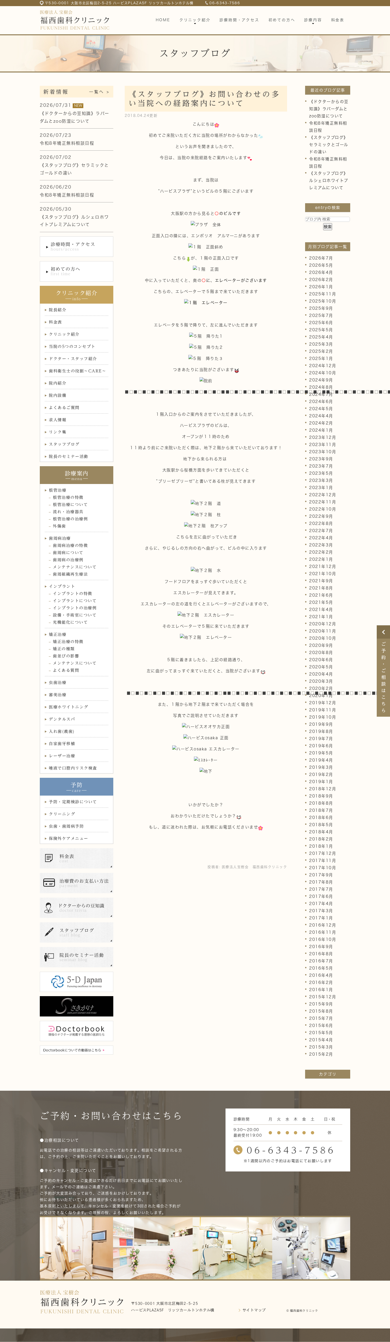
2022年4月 (321, 538)
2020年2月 (321, 688)
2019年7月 (321, 739)
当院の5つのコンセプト (72, 347)
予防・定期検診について (73, 802)
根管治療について (70, 505)
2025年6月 (321, 323)
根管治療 (57, 490)
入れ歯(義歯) (62, 731)
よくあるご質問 (64, 408)
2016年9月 (321, 947)
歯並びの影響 (66, 656)
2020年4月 (321, 674)
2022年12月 (322, 495)
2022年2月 (321, 552)
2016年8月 (321, 954)
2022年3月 (321, 545)
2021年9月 (321, 581)
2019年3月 (321, 767)
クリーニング (62, 814)
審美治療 (57, 695)
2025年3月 (321, 344)
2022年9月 (321, 516)
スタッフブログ (64, 444)
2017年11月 (322, 861)
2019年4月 (321, 760)
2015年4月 (321, 1040)
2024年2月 (321, 423)
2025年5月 (321, 330)
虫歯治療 (57, 683)
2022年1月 (321, 559)
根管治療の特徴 (68, 497)
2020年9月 (321, 645)
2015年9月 (321, 1004)
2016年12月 (322, 925)
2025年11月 (322, 294)
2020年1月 (321, 696)
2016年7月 (321, 961)
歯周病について (68, 553)
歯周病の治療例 (68, 560)
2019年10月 (322, 717)
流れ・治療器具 (68, 512)
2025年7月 (321, 315)
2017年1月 (321, 918)
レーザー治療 (62, 756)
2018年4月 (321, 832)
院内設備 (57, 395)
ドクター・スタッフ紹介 (73, 359)
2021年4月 (321, 609)
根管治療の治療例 (70, 519)
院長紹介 (57, 310)
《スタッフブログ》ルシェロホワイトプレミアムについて (328, 180)
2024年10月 (322, 373)
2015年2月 (321, 1054)
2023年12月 (322, 437)
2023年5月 (321, 473)
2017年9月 (321, 875)
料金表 (55, 322)
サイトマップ (254, 1310)
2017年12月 (322, 853)
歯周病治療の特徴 (70, 545)
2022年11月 (322, 502)
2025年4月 (321, 337)
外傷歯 (59, 526)
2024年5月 (321, 409)
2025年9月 (321, 308)
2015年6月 (321, 1025)
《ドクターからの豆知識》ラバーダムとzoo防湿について (329, 109)
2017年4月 (321, 904)
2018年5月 (321, 825)
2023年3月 (321, 480)
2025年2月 (321, 351)
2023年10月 (322, 452)
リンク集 (57, 432)
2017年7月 (321, 889)
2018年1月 (321, 846)
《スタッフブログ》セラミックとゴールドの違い (328, 144)
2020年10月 (322, 638)
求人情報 (57, 420)
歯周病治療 (60, 538)
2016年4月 (321, 975)
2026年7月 (321, 258)
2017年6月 (321, 896)
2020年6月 (321, 660)
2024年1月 (321, 430)
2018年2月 (321, 839)
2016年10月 (322, 939)
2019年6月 (321, 746)
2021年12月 (322, 566)
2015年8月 (321, 1011)
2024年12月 (322, 366)
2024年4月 (321, 416)
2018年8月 (321, 803)
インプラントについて (75, 601)
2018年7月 (321, 810)
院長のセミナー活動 (68, 456)
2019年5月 (321, 753)
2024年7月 (321, 394)
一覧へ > (99, 92)
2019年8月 (321, 731)
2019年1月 (321, 782)
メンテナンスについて (75, 567)
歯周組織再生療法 (70, 574)
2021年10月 (322, 574)
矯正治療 (57, 634)
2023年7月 (321, 466)
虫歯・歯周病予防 (66, 826)
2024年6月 (321, 402)
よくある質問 (66, 670)
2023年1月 (321, 488)
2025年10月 (322, 301)
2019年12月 (322, 703)
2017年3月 (321, 911)
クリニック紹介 (64, 334)
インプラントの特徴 (72, 594)
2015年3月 (321, 1047)
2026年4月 (321, 272)
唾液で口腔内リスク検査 (73, 768)
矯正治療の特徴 (68, 642)
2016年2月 (321, 982)
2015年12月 (322, 997)
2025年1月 (321, 358)
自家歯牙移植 (62, 744)
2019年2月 (321, 774)
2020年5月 (321, 667)
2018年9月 (321, 796)
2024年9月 (321, 380)
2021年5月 (321, 602)
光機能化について (70, 622)
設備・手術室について (75, 615)
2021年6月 (321, 595)
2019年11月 (322, 710)
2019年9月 (321, 724)
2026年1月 (321, 287)
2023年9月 (321, 459)
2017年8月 (321, 882)
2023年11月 (322, 445)
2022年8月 (321, 523)
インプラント (62, 586)
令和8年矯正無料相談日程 (67, 143)
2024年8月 (321, 387)
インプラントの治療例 (75, 608)
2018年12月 (322, 789)
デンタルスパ (62, 719)
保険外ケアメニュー (68, 838)
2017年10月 (322, 868)
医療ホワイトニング (68, 707)
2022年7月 (321, 531)
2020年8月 (321, 653)
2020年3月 (321, 681)
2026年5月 (321, 265)
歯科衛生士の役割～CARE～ (77, 371)
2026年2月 (321, 280)
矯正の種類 (64, 649)
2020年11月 (322, 631)
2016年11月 (322, 932)
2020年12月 (322, 624)
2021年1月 (321, 617)
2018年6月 (321, 817)
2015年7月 (321, 1018)
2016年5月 (321, 968)
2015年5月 (321, 1033)
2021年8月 (321, 588)
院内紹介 (57, 383)
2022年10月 (322, 509)
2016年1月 (321, 990)
